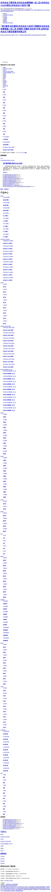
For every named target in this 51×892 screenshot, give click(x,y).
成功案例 (5, 18)
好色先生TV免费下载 (17, 886)
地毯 (4, 87)
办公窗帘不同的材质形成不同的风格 (11, 178)
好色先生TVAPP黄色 (7, 68)
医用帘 (4, 77)
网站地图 (2, 886)
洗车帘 (4, 76)
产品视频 (5, 17)
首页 (1, 189)
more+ (1, 158)
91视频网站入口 (36, 889)
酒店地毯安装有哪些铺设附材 (9, 181)
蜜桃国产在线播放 (24, 888)
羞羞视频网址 (43, 886)
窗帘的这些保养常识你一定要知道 (10, 185)
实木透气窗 (5, 85)
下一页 (22, 152)
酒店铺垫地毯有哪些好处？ (9, 183)
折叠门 (4, 67)
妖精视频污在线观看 (34, 886)
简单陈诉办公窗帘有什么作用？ (10, 824)
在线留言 (5, 21)
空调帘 (4, 74)
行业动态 (2, 858)
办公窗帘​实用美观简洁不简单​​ (9, 176)
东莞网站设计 (9, 884)
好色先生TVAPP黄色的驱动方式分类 (11, 182)
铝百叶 (4, 83)
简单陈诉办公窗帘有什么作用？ (10, 179)
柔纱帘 (4, 80)
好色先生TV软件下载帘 (8, 71)
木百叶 (4, 84)
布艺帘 (4, 70)
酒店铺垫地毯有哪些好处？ (9, 828)
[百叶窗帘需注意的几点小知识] (7, 160)
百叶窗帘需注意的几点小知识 (12, 163)
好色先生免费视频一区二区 (9, 72)
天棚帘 (4, 75)
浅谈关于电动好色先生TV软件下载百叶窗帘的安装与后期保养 (16, 186)
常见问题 (2, 863)
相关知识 (2, 861)
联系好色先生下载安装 (8, 22)
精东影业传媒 (7, 888)
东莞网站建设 (15, 884)
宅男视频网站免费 (32, 888)
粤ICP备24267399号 (8, 880)
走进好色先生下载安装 (8, 15)
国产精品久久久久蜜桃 (15, 888)
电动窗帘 (5, 81)
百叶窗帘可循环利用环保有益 (9, 177)
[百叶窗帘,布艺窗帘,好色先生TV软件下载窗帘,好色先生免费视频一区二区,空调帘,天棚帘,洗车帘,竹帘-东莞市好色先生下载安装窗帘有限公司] (25, 11)
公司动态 (2, 856)
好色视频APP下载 (8, 886)
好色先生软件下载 (26, 886)
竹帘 (4, 79)
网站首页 (5, 13)
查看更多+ (5, 172)
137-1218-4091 (29, 8)
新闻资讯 (5, 20)
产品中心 (5, 16)
